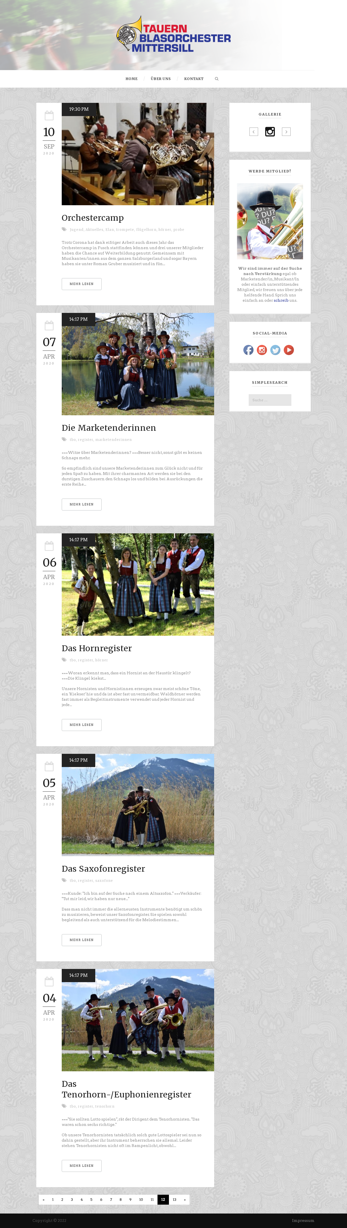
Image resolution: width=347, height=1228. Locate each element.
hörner (101, 660)
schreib (281, 300)
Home (132, 79)
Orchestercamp (93, 218)
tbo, (74, 440)
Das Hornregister (97, 648)
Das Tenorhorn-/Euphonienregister (127, 1089)
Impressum (303, 1220)
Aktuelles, (95, 230)
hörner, (166, 230)
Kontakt (194, 79)
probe (178, 230)
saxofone (104, 881)
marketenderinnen (113, 440)
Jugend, (78, 230)
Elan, (110, 230)
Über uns (161, 79)
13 (174, 1200)
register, (86, 440)
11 (152, 1200)
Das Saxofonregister (103, 869)
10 (141, 1200)
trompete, (126, 230)
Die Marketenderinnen (109, 428)
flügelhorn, (147, 230)
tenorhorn (105, 1106)
